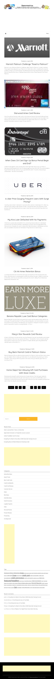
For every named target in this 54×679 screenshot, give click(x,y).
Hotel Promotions (8, 501)
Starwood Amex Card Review (27, 113)
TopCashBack (19, 587)
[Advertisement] (27, 22)
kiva (8, 583)
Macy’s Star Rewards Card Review (27, 334)
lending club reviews (13, 583)
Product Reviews (8, 512)
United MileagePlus (26, 587)
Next (44, 387)
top (15, 587)
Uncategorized (7, 518)
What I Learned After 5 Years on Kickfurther (14, 430)
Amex (22, 573)
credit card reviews (17, 578)
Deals (5, 492)
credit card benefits (34, 575)
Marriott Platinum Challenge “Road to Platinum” (27, 64)
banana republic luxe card (39, 573)
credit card (26, 575)
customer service (36, 578)
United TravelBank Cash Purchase (11, 436)
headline (15, 580)
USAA (31, 587)
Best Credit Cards (8, 480)
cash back (9, 575)
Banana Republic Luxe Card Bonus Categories (27, 316)
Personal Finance (8, 509)
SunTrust (6, 587)
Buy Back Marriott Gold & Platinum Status (27, 352)
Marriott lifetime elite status (24, 583)
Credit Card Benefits (8, 483)
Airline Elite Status (8, 474)
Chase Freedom (19, 575)
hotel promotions (36, 581)
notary (43, 583)
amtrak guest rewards (28, 573)
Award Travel (7, 477)
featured (7, 580)
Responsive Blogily (34, 677)
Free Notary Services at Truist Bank (21, 600)
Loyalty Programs (8, 504)
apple (33, 573)
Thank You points (11, 587)
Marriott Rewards (36, 583)
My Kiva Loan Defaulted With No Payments (27, 219)
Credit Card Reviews (8, 486)
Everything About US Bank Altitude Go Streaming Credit (16, 441)
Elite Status (6, 495)
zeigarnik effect (42, 587)
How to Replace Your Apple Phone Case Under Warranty (25, 609)
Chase (14, 575)
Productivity (6, 515)
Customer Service (8, 489)
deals (40, 578)
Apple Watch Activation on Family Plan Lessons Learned (17, 432)
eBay (43, 578)
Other (5, 506)
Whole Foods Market (35, 587)
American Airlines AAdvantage (12, 573)
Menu (47, 33)
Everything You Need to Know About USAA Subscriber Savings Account (20, 438)
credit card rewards (28, 578)
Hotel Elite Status (8, 498)
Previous (11, 387)
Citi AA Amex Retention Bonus (27, 271)
